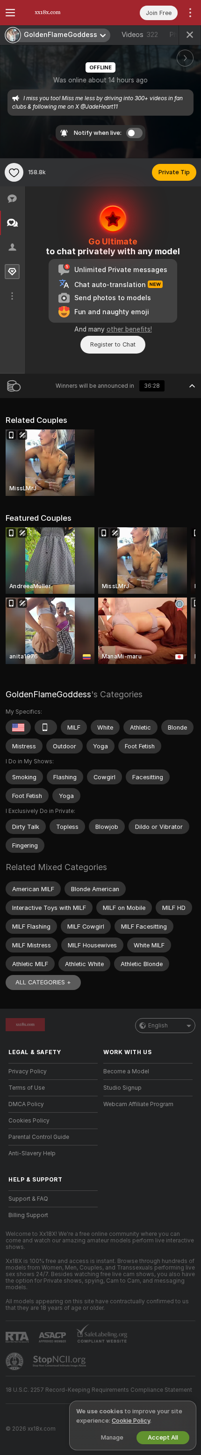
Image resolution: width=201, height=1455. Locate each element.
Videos (140, 34)
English (158, 1025)
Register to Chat (113, 344)
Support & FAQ (28, 1199)
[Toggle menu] (10, 12)
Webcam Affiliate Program (138, 1104)
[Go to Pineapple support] (15, 1361)
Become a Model (126, 1071)
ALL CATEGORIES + (43, 982)
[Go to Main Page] (60, 12)
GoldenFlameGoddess (48, 694)
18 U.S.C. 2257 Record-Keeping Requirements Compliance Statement (99, 1390)
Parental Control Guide (38, 1137)
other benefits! (129, 329)
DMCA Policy (26, 1104)
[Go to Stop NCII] (60, 1361)
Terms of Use (26, 1088)
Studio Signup (122, 1088)
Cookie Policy (131, 1420)
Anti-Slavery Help (32, 1153)
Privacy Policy (27, 1071)
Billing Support (28, 1215)
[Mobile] (46, 727)
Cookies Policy (29, 1120)
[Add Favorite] (14, 172)
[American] (18, 727)
